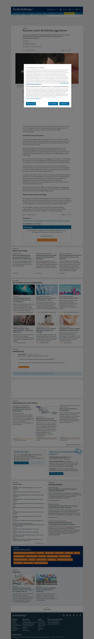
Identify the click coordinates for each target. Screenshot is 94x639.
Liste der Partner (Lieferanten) (33, 98)
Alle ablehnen (53, 103)
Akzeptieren (64, 103)
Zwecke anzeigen (31, 103)
